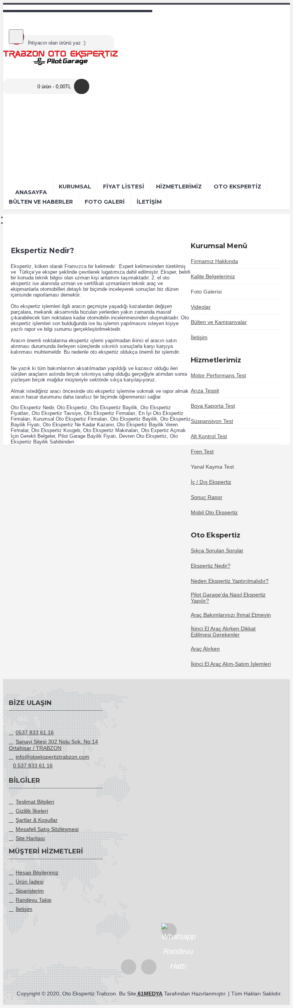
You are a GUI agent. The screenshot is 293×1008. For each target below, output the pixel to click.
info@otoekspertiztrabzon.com (52, 757)
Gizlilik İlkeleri (32, 811)
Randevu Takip (34, 900)
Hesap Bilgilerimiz (37, 872)
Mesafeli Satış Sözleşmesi (47, 829)
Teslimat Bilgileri (35, 802)
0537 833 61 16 (35, 732)
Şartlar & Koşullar (37, 820)
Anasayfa (17, 217)
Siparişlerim (30, 891)
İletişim (24, 909)
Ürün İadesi (29, 882)
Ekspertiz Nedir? (26, 223)
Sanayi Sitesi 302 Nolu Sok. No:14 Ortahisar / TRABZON (53, 744)
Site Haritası (30, 838)
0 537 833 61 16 (33, 765)
